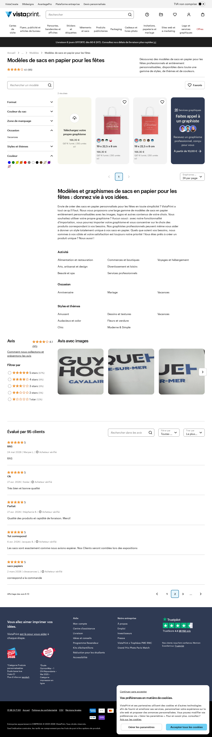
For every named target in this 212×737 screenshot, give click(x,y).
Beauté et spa (66, 273)
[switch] (192, 4)
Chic (60, 327)
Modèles (34, 52)
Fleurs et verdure (118, 320)
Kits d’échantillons (83, 647)
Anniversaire (65, 292)
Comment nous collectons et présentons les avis (25, 353)
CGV (61, 710)
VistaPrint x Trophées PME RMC (135, 642)
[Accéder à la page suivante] (201, 594)
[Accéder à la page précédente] (157, 594)
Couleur (12, 155)
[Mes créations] (161, 15)
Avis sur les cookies (130, 719)
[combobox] (87, 15)
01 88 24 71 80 (14, 710)
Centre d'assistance (84, 628)
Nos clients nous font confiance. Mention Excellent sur (181, 644)
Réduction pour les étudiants (89, 652)
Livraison (78, 633)
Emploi (121, 628)
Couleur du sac (16, 111)
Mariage (112, 292)
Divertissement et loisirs (122, 266)
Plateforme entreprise (68, 4)
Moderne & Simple (119, 327)
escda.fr (25, 677)
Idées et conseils (82, 638)
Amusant (63, 314)
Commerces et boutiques (123, 259)
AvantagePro (45, 4)
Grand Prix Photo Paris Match (134, 647)
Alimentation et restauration (75, 259)
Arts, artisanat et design (73, 266)
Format (11, 102)
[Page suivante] (129, 177)
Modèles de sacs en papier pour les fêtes (67, 52)
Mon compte (80, 623)
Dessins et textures (119, 314)
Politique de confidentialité (44, 710)
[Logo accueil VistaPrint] (22, 14)
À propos (123, 623)
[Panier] (203, 15)
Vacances (163, 292)
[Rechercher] (130, 14)
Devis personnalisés (95, 4)
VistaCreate (11, 4)
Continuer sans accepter (133, 691)
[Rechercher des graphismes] (49, 85)
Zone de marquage (19, 120)
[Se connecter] (189, 15)
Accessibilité (80, 657)
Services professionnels (122, 273)
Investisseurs (125, 633)
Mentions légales (73, 710)
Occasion (13, 130)
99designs (28, 4)
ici (155, 42)
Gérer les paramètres (141, 727)
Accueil (11, 52)
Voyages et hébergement (173, 259)
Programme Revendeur (85, 642)
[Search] (150, 432)
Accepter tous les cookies (186, 727)
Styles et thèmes (17, 146)
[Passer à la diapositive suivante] (203, 372)
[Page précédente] (109, 177)
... (23, 53)
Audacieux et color (69, 320)
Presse (121, 638)
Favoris (197, 85)
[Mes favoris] (175, 15)
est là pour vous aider (33, 633)
